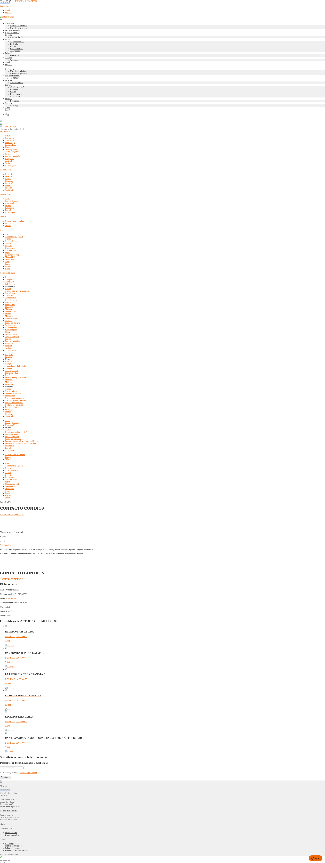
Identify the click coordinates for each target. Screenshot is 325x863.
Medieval (9, 380)
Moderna (8, 382)
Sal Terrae (12, 598)
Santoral (8, 161)
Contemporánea (11, 370)
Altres (12, 502)
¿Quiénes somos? (17, 42)
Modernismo (10, 396)
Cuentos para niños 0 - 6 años (17, 432)
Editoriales (10, 273)
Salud (7, 268)
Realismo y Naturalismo (14, 405)
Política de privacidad (13, 846)
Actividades (15, 51)
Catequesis (9, 138)
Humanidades (5, 170)
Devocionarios (11, 300)
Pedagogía (9, 183)
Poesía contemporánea (14, 402)
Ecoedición (14, 55)
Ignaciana (9, 307)
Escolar (3, 217)
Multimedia (9, 259)
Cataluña (8, 368)
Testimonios (10, 325)
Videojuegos (10, 212)
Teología (8, 163)
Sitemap (3, 824)
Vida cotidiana (11, 327)
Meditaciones (10, 311)
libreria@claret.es (13, 806)
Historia (8, 179)
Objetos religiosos (12, 152)
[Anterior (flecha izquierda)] (1, 862)
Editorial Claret (11, 833)
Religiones (9, 159)
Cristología (9, 140)
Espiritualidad (5, 131)
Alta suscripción (16, 37)
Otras (2, 230)
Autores (3, 273)
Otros (7, 262)
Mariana (8, 309)
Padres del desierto (12, 323)
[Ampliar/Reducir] (1, 860)
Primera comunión (12, 156)
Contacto (8, 58)
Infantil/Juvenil (6, 194)
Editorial (8, 53)
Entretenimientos (12, 434)
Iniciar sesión (5, 6)
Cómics (8, 430)
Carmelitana (10, 293)
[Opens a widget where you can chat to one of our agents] (315, 858)
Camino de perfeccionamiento (17, 291)
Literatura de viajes (12, 255)
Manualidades (10, 257)
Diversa (8, 302)
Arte (7, 234)
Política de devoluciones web (16, 850)
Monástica (9, 316)
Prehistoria (9, 384)
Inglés (7, 252)
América (8, 361)
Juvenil (8, 210)
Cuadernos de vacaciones (15, 221)
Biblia (7, 136)
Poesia (7, 264)
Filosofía (8, 176)
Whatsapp (14, 60)
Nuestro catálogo (9, 126)
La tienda (14, 44)
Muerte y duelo (11, 149)
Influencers (9, 208)
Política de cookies (12, 848)
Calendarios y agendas (14, 236)
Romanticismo (11, 407)
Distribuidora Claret (13, 835)
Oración (8, 320)
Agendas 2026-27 (12, 32)
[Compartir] (6, 860)
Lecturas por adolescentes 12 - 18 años (20, 443)
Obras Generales (11, 318)
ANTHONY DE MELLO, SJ (12, 514)
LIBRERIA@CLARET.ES (26, 1)
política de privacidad (28, 772)
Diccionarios (10, 248)
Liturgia (8, 147)
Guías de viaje (11, 250)
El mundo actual (11, 373)
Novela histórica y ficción (15, 400)
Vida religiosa (10, 165)
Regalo (8, 266)
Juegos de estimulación (14, 439)
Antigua (8, 364)
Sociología (9, 190)
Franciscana (10, 304)
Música (8, 226)
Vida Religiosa (11, 330)
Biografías (9, 174)
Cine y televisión (12, 241)
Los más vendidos (12, 30)
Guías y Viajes (11, 391)
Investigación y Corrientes (15, 377)
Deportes (8, 246)
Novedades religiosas (18, 26)
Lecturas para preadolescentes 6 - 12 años (21, 441)
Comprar (10, 645)
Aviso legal (9, 843)
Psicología (9, 188)
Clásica (8, 389)
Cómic (7, 199)
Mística (8, 314)
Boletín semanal (16, 48)
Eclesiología (10, 143)
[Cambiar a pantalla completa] (4, 860)
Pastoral (8, 154)
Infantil (8, 205)
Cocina (8, 243)
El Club (13, 46)
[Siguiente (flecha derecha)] (4, 862)
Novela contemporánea (14, 398)
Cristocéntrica (10, 298)
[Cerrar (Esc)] (9, 860)
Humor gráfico (11, 203)
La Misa (8, 35)
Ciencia (8, 239)
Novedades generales (18, 28)
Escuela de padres (12, 201)
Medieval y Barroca (13, 393)
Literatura (9, 181)
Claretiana (9, 295)
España (8, 375)
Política (8, 185)
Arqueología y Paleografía (15, 366)
